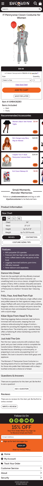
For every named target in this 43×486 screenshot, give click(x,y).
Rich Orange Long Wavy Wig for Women (20, 139)
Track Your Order (12, 463)
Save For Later (21, 96)
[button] (40, 3)
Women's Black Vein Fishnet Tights (22, 123)
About (4, 473)
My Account (10, 459)
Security (5, 478)
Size (3, 76)
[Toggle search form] (35, 3)
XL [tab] (19, 219)
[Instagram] (21, 420)
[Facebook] (11, 420)
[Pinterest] (16, 420)
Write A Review (9, 407)
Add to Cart (21, 90)
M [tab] (9, 219)
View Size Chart (21, 85)
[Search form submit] (40, 9)
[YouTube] (27, 420)
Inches (11, 237)
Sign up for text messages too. (16, 441)
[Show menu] (3, 4)
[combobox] (19, 9)
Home (7, 454)
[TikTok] (32, 420)
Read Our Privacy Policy (21, 450)
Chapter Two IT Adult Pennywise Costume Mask (21, 156)
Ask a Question (21, 389)
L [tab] (14, 219)
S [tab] (4, 219)
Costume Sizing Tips (22, 242)
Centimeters (31, 237)
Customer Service (10, 468)
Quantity (36, 76)
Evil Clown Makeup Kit (20, 171)
